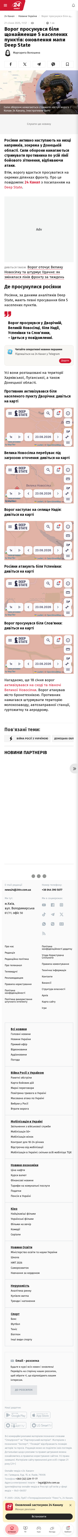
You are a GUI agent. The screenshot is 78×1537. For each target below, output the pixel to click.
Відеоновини (19, 1049)
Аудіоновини (19, 1054)
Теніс (14, 1329)
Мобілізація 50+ (20, 1131)
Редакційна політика (17, 959)
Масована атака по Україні (27, 1098)
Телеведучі (11, 971)
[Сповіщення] (73, 5)
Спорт (15, 1314)
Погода (15, 1059)
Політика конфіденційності (15, 991)
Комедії (15, 1229)
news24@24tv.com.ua (18, 889)
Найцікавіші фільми (23, 1213)
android (16, 1415)
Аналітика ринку (21, 1290)
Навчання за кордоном (25, 1273)
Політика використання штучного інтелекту (18, 1000)
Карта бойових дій (22, 1082)
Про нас (9, 946)
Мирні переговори (22, 1088)
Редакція (10, 953)
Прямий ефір (19, 1044)
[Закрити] (70, 1505)
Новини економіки (24, 1165)
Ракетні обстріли (21, 1077)
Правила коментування (55, 964)
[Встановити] (39, 1511)
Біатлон (15, 1334)
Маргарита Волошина (26, 52)
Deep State (13, 187)
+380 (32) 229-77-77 (27, 1478)
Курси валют (19, 1175)
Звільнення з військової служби (31, 1126)
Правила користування (18, 984)
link (44, 905)
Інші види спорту (21, 1339)
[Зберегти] (67, 64)
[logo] (16, 5)
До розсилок (24, 1390)
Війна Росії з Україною (27, 1073)
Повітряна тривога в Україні (28, 1093)
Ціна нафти (18, 1170)
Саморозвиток (20, 1267)
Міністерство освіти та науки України (34, 1252)
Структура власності (53, 989)
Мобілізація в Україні (27, 1121)
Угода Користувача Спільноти (53, 956)
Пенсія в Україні (21, 1196)
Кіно (14, 1209)
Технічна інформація (54, 970)
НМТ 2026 (16, 1262)
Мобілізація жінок (22, 1136)
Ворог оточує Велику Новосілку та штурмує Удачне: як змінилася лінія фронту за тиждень (34, 272)
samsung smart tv (42, 1425)
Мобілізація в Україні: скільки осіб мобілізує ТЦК (41, 1152)
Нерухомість (20, 1286)
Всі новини (19, 1029)
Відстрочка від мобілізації (27, 1147)
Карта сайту (48, 1002)
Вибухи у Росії (19, 1103)
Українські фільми (22, 1218)
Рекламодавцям (14, 978)
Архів (45, 995)
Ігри (44, 1008)
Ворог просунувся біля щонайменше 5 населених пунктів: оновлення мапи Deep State (57, 16)
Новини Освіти (21, 1247)
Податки (16, 1190)
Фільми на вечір (21, 1224)
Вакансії (46, 983)
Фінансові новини (22, 1180)
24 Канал (9, 16)
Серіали (16, 1234)
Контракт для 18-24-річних (27, 1142)
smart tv (16, 1425)
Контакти (47, 976)
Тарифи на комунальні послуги (30, 1185)
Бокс (13, 1319)
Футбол (15, 1324)
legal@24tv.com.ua (48, 1482)
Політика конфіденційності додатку (57, 947)
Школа (15, 1257)
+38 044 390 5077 (52, 889)
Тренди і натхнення (23, 1301)
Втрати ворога (20, 1108)
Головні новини (21, 1033)
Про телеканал (13, 965)
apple (42, 1415)
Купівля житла (20, 1295)
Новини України (28, 16)
